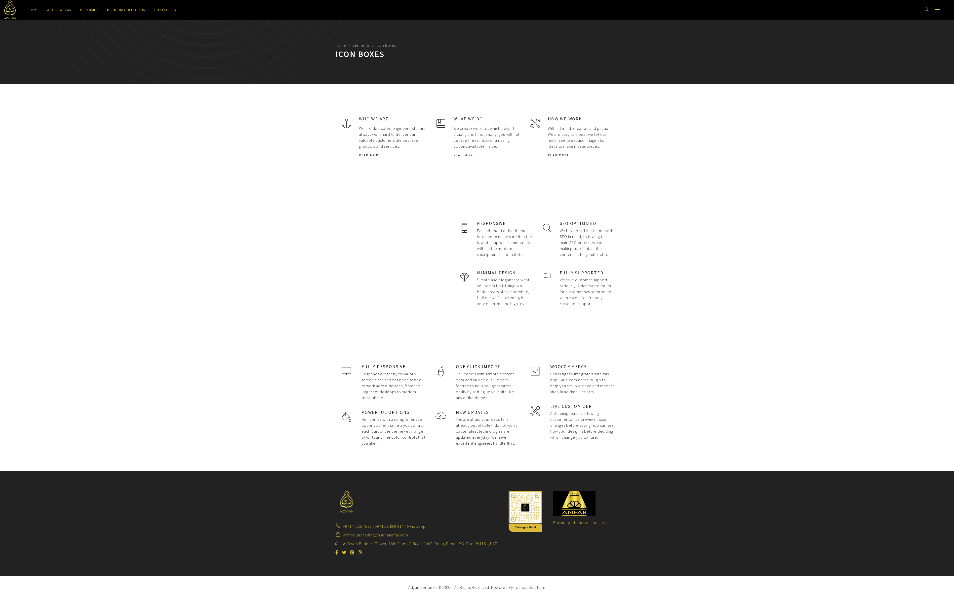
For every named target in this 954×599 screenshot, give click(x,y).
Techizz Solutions (530, 587)
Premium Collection (126, 10)
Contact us (165, 10)
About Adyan (59, 10)
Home (34, 10)
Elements (361, 45)
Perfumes (89, 10)
